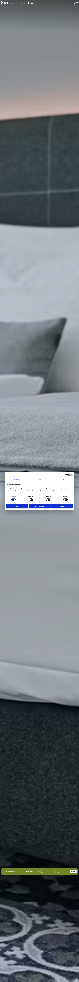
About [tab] (62, 479)
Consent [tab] (16, 479)
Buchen (73, 871)
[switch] (31, 499)
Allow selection (39, 506)
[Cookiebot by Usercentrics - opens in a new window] (66, 475)
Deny (17, 506)
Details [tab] (39, 479)
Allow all (62, 506)
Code (55, 870)
